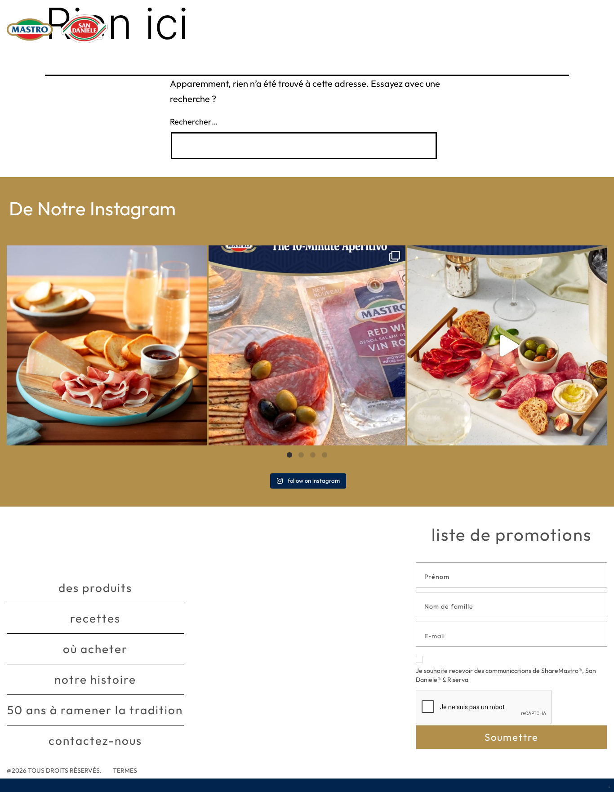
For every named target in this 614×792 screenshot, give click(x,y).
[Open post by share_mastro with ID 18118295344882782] (307, 345)
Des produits (95, 587)
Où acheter (95, 648)
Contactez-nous (95, 740)
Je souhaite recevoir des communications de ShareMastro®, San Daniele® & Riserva (506, 675)
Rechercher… (194, 121)
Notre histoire (95, 679)
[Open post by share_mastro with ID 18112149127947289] (107, 345)
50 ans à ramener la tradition (95, 710)
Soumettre (511, 737)
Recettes (95, 618)
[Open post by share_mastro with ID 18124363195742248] (507, 345)
